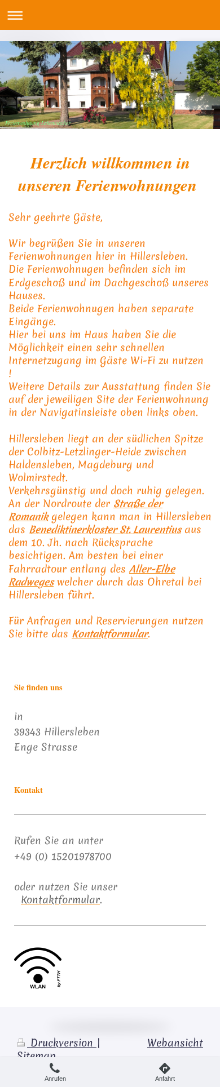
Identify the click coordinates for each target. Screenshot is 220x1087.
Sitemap (36, 1056)
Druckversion (61, 1043)
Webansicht (175, 1043)
